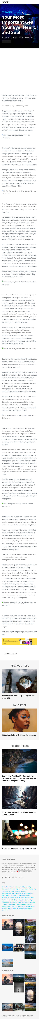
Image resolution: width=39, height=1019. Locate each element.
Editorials (7, 12)
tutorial (8, 895)
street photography (30, 906)
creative (5, 904)
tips (4, 895)
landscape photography (29, 889)
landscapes (6, 898)
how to (18, 891)
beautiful (22, 900)
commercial (15, 895)
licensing (5, 889)
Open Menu (9, 2)
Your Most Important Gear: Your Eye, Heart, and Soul (19, 24)
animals (15, 906)
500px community (21, 904)
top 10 (29, 904)
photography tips (29, 893)
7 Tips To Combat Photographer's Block (19, 848)
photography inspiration (17, 902)
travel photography (25, 895)
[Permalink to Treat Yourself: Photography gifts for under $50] (19, 692)
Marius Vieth (18, 37)
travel (33, 898)
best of (21, 893)
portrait (28, 898)
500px (10, 889)
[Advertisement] (19, 72)
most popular (12, 908)
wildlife (21, 906)
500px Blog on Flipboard (24, 871)
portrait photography (8, 891)
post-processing (7, 906)
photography (17, 889)
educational (12, 904)
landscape (15, 900)
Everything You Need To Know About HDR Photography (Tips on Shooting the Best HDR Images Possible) (19, 778)
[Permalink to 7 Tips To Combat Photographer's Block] (19, 845)
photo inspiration (30, 902)
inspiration (5, 887)
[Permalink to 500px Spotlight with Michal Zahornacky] (19, 731)
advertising (29, 900)
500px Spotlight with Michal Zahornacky (19, 735)
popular (5, 908)
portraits (23, 891)
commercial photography (17, 898)
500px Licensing (26, 887)
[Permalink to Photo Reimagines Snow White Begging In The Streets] (19, 809)
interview (5, 911)
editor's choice (7, 900)
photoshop (6, 902)
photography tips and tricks (10, 893)
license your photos (15, 887)
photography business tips (25, 908)
